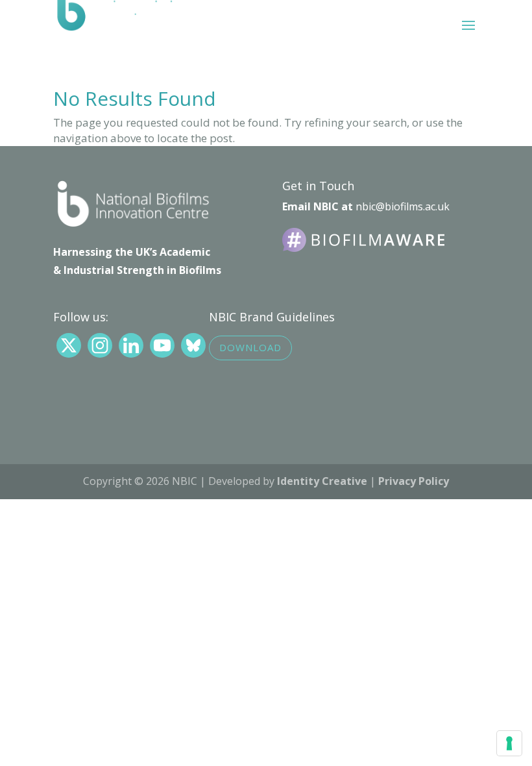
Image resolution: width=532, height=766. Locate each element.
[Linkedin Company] (131, 345)
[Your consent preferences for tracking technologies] (509, 743)
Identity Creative (322, 481)
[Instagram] (100, 345)
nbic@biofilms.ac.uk (403, 206)
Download (250, 347)
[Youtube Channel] (162, 345)
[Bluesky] (193, 345)
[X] (68, 345)
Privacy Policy (413, 481)
